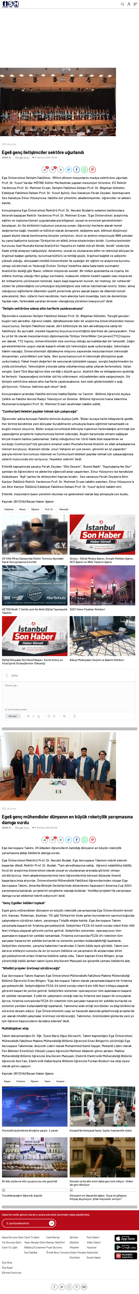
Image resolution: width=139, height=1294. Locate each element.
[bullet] (53, 716)
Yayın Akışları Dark (35, 1242)
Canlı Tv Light (10, 1247)
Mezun (22, 509)
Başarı (7, 1081)
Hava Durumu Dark (13, 1237)
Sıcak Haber (94, 1257)
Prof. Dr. (49, 509)
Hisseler (74, 1247)
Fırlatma (20, 1081)
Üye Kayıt (7, 1267)
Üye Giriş (7, 1262)
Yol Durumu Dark (11, 1242)
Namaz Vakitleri (55, 1242)
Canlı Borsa (53, 1237)
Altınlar (74, 1237)
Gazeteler (92, 1252)
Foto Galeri (93, 1237)
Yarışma (60, 1081)
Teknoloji (63, 509)
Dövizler (74, 1242)
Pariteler (75, 1257)
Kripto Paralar (78, 1252)
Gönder (13, 716)
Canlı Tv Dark (31, 1237)
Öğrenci (35, 509)
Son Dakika (30, 1252)
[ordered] (48, 716)
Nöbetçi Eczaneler (35, 1247)
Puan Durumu (54, 1247)
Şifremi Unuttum (11, 1272)
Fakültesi (9, 509)
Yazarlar (92, 1247)
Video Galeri (94, 1242)
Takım (47, 1081)
